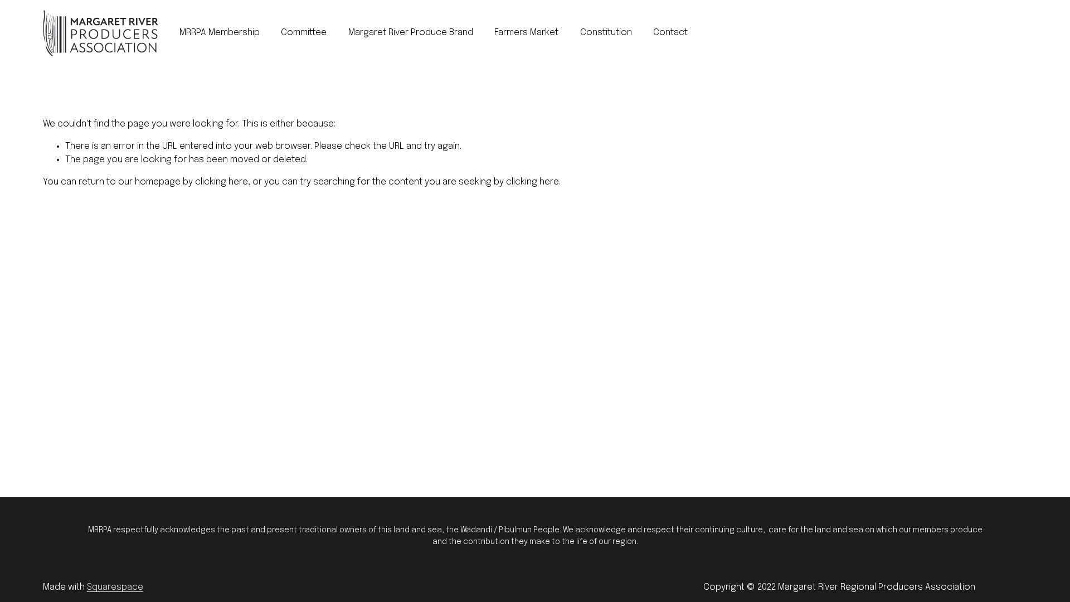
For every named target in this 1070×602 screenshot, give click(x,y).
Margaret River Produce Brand (410, 32)
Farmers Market (526, 32)
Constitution (606, 32)
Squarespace (115, 587)
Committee (304, 32)
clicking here (221, 182)
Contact (670, 32)
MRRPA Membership (219, 32)
